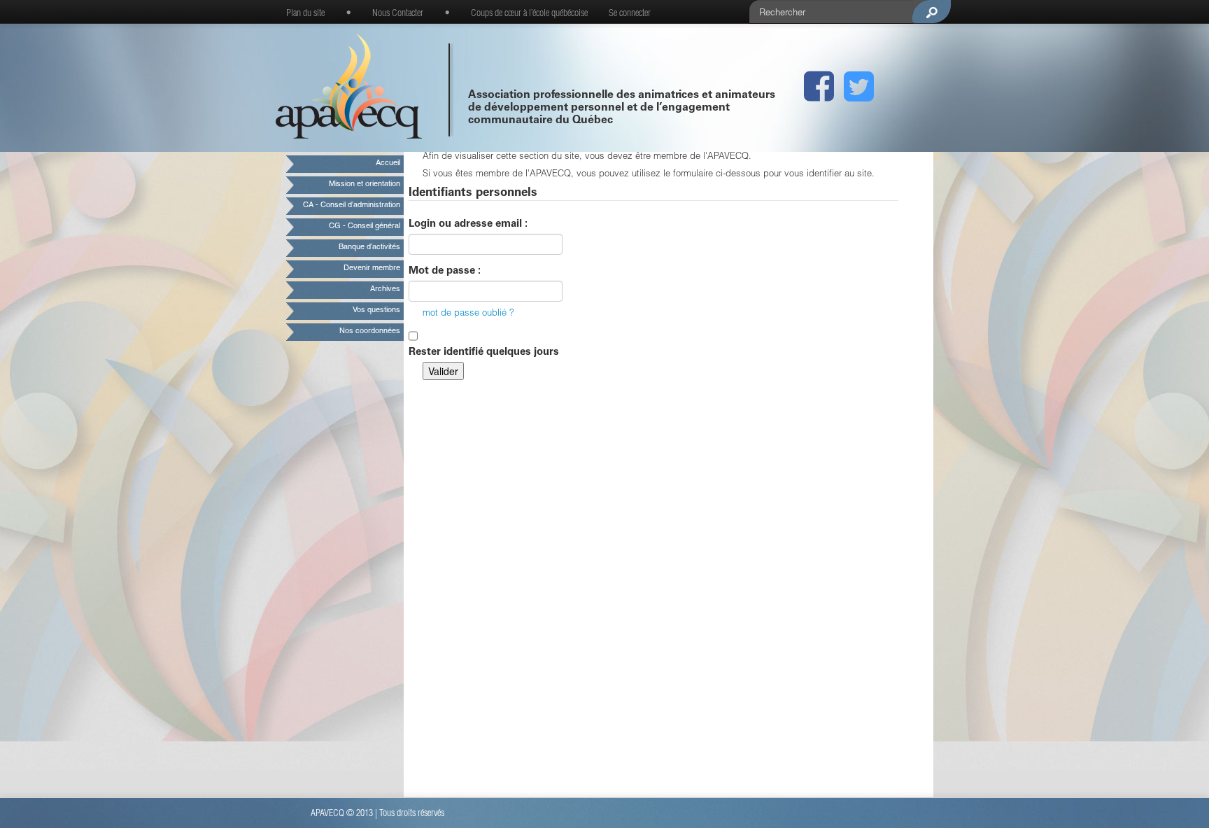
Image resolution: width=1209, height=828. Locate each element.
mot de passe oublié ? (468, 313)
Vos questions (376, 310)
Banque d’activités (369, 247)
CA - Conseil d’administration (351, 205)
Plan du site (305, 14)
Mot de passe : (445, 271)
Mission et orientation (364, 184)
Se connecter (630, 14)
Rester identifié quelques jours (484, 352)
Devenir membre (372, 268)
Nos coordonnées (369, 331)
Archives (385, 289)
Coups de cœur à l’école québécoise (529, 14)
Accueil (388, 163)
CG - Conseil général (364, 226)
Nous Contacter (397, 14)
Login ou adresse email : (468, 224)
